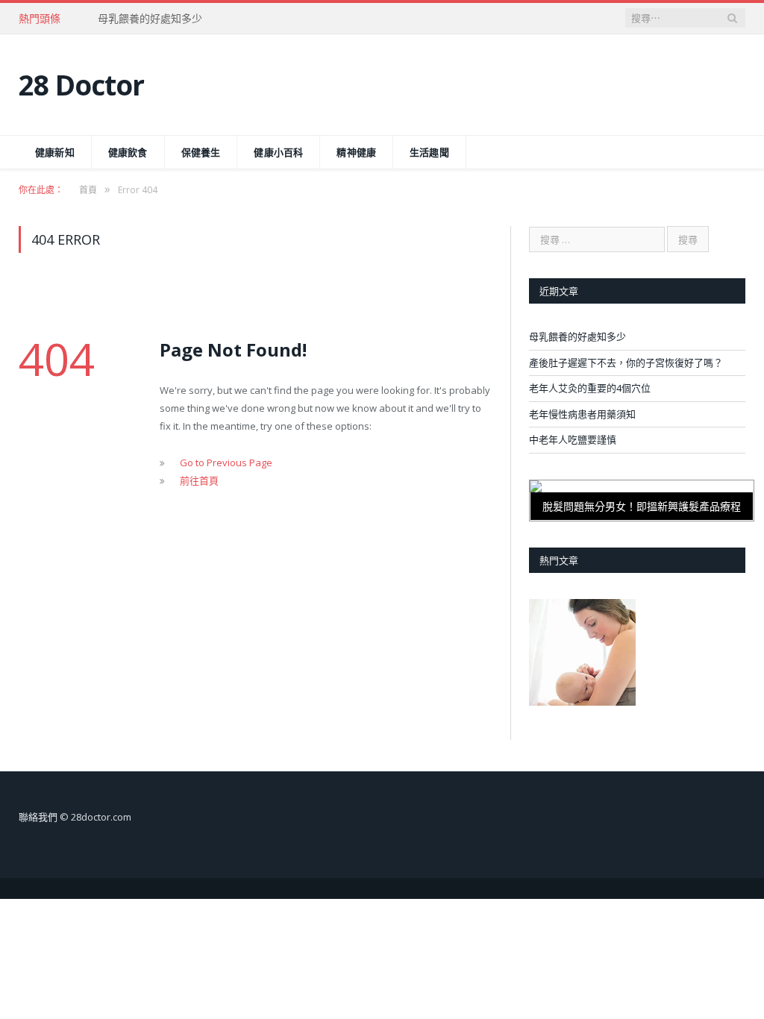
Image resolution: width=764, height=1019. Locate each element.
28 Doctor (81, 85)
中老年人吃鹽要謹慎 (572, 439)
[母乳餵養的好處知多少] (582, 654)
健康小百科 (278, 152)
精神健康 (356, 152)
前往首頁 (199, 480)
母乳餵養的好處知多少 (150, 18)
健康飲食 (128, 152)
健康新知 (55, 152)
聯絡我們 (38, 817)
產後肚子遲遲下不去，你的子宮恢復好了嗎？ (626, 362)
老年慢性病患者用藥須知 (582, 414)
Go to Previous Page (226, 462)
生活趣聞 (429, 152)
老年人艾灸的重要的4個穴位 (590, 388)
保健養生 (201, 152)
